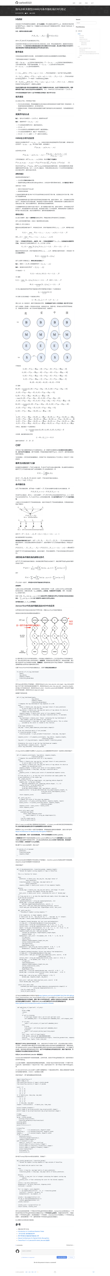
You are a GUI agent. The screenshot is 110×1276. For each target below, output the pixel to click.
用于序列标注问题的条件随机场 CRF (28, 1236)
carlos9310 (25, 2)
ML (27, 13)
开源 (86, 3)
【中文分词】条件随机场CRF (26, 1233)
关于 (92, 3)
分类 (80, 3)
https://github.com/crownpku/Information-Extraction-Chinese (34, 1003)
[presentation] (58, 24)
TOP (93, 1272)
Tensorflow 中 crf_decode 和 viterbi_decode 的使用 (33, 1240)
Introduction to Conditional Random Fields (31, 1231)
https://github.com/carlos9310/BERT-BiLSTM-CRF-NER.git (56, 995)
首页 (74, 3)
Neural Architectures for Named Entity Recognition (31, 831)
